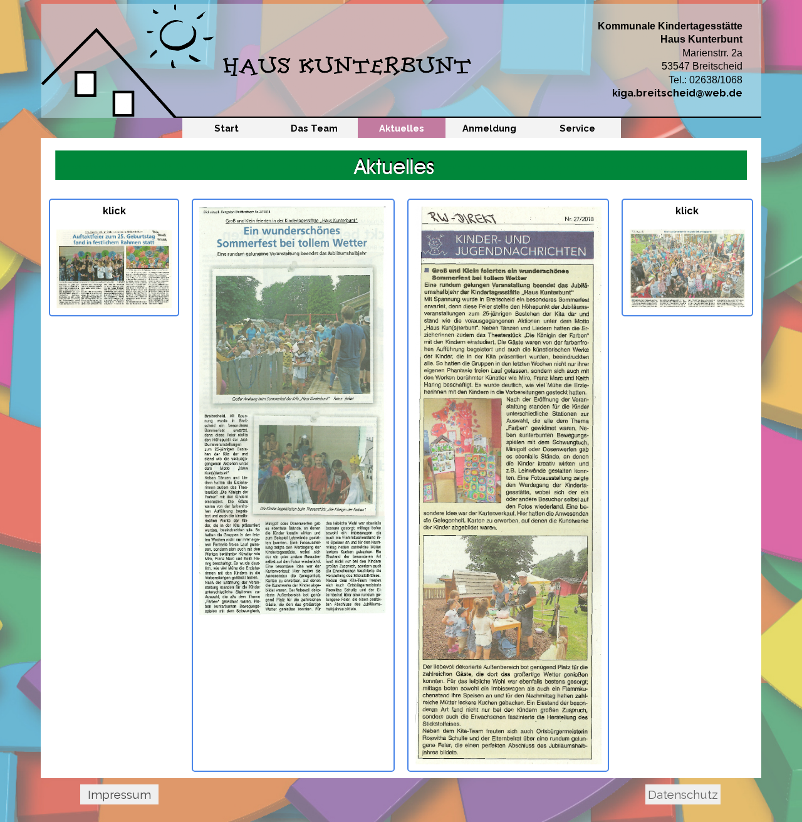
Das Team (314, 128)
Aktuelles (401, 128)
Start (226, 128)
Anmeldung (489, 128)
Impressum (119, 794)
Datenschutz (683, 794)
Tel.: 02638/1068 (705, 80)
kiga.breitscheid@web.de (677, 93)
